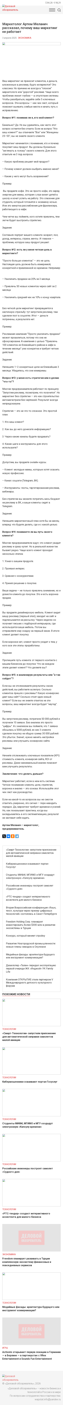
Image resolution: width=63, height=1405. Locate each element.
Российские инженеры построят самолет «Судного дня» (29, 887)
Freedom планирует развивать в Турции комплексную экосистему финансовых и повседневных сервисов (26, 1262)
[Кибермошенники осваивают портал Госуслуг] (31, 1073)
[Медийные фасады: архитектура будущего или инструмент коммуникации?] (31, 1299)
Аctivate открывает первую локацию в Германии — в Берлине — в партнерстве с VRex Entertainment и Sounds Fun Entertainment (31, 1355)
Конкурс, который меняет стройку (25, 935)
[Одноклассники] (13, 836)
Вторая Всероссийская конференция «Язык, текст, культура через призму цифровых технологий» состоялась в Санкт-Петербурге (31, 910)
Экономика (24, 38)
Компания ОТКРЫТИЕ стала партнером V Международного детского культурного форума (29, 982)
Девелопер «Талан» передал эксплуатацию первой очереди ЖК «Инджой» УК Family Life (31, 968)
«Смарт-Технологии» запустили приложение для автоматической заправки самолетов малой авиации (31, 853)
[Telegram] (17, 836)
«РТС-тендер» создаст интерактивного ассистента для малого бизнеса (28, 898)
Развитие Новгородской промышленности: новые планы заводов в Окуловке (31, 945)
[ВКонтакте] (8, 836)
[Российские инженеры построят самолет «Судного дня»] (31, 1160)
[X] (4, 836)
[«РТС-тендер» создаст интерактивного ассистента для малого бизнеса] (31, 1205)
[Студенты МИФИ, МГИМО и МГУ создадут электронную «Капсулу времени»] (31, 1115)
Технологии (9, 1029)
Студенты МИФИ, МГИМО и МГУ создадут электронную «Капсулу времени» (30, 876)
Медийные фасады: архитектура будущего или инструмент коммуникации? (30, 956)
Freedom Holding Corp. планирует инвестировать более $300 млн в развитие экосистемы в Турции (30, 925)
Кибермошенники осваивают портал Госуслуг (27, 865)
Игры (5, 1348)
